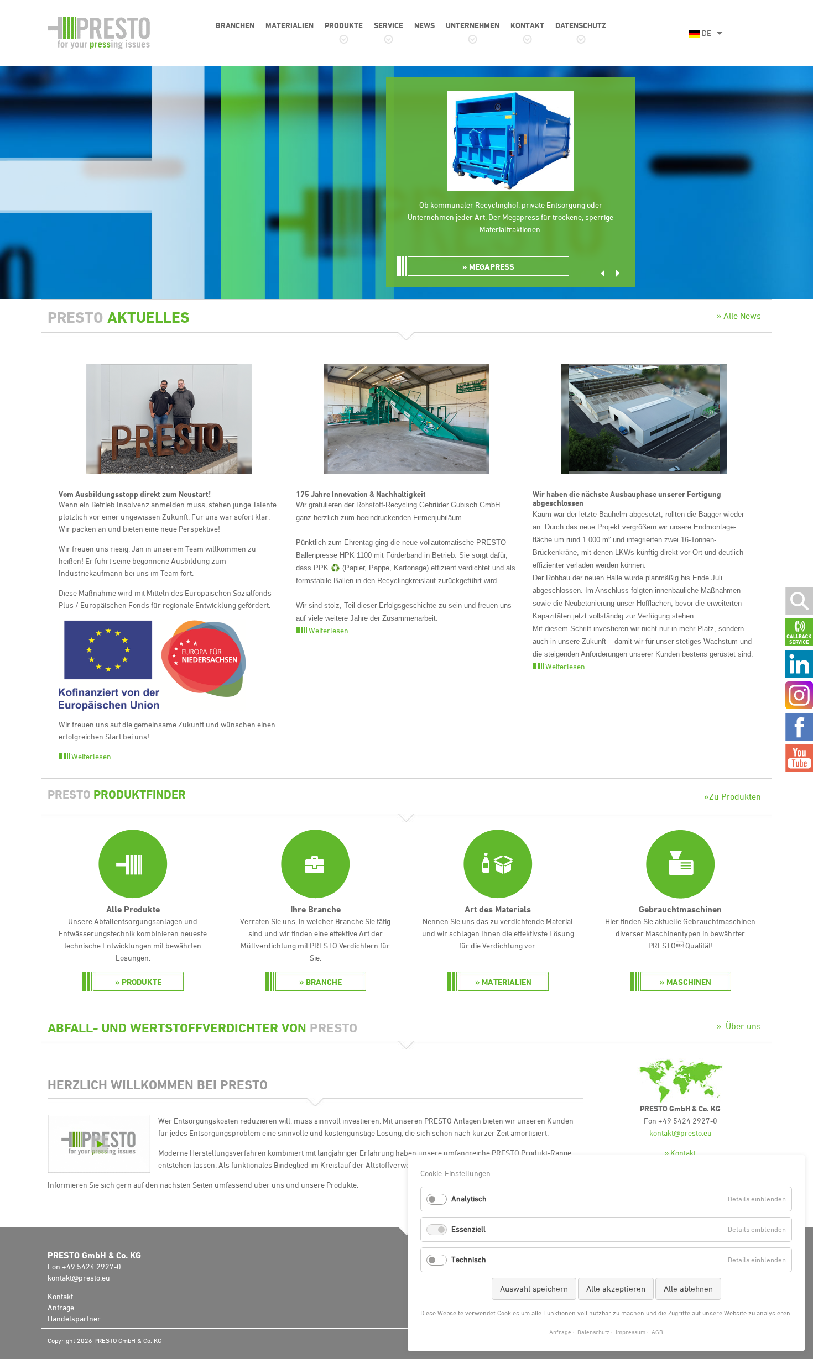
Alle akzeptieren (615, 1288)
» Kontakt (680, 1152)
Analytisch (469, 1198)
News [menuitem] (424, 25)
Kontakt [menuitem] (527, 25)
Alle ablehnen (688, 1288)
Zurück (602, 273)
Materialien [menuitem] (289, 25)
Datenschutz (593, 1331)
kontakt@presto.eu (680, 1132)
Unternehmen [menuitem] (472, 25)
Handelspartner (74, 1318)
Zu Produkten (735, 796)
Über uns (743, 1026)
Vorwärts (617, 273)
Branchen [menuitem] (235, 25)
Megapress (491, 266)
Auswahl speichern (534, 1288)
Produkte (141, 982)
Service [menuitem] (388, 25)
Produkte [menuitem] (344, 25)
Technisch (468, 1259)
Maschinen (688, 982)
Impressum (630, 1331)
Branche (324, 982)
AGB (657, 1331)
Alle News (742, 316)
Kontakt (60, 1296)
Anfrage (61, 1307)
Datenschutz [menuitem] (580, 25)
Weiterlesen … (94, 756)
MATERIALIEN (506, 982)
